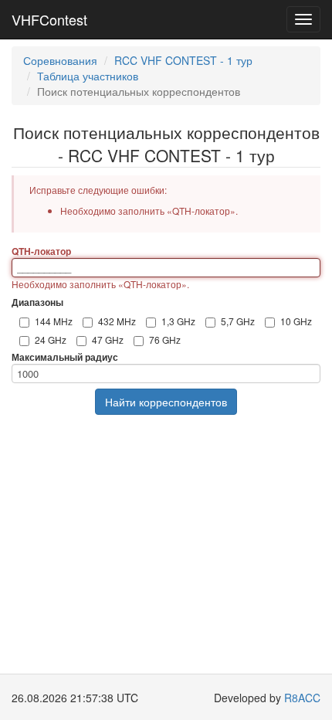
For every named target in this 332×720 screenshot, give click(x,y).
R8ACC (302, 697)
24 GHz (50, 339)
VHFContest (49, 19)
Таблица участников (87, 75)
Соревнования (60, 60)
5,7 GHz (238, 321)
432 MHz (117, 321)
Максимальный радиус (65, 357)
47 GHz (108, 339)
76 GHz (165, 339)
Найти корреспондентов (166, 401)
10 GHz (296, 321)
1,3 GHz (178, 321)
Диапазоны (37, 302)
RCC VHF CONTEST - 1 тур (183, 60)
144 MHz (54, 321)
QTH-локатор (41, 251)
